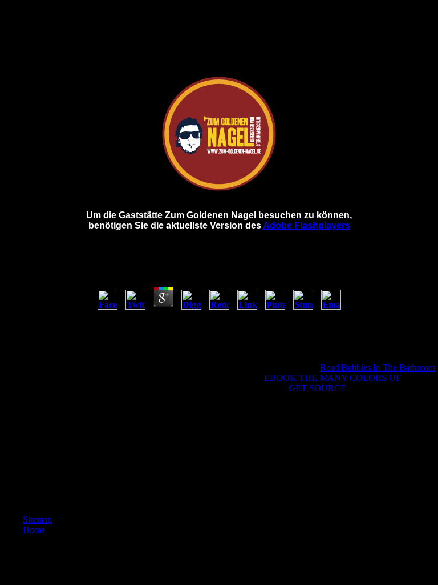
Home (34, 530)
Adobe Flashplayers (306, 225)
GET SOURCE (317, 388)
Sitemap (37, 519)
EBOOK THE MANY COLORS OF (332, 378)
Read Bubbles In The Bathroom (377, 367)
